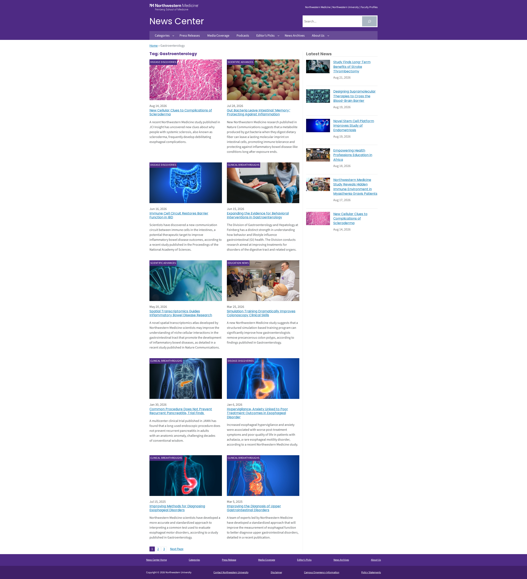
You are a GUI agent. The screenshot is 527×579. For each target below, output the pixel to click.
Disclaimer (276, 572)
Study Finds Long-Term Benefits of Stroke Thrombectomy (352, 67)
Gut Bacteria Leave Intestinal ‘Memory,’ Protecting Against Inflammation (258, 112)
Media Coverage (266, 560)
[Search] (369, 21)
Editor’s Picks (304, 560)
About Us (376, 560)
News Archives (341, 560)
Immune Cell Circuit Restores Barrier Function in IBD (178, 215)
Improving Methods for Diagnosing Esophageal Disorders (177, 508)
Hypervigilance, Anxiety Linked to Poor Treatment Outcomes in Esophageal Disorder (257, 413)
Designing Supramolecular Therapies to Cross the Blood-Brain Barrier (354, 96)
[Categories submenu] (173, 36)
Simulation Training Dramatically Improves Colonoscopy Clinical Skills (261, 313)
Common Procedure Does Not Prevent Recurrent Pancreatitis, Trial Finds (180, 411)
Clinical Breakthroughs (244, 165)
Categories (194, 560)
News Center (176, 21)
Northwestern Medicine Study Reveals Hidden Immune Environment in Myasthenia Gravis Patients (355, 187)
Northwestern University (345, 7)
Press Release (229, 560)
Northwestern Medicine (317, 7)
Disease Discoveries (163, 62)
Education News (238, 263)
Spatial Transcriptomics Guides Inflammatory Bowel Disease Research (180, 313)
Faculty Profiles (369, 7)
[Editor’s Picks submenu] (278, 36)
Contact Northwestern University (230, 572)
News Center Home (156, 560)
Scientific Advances (240, 62)
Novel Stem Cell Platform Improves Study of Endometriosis (353, 126)
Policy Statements (371, 572)
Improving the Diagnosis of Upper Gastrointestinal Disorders (254, 508)
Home (153, 45)
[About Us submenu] (328, 36)
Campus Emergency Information (321, 572)
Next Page (176, 549)
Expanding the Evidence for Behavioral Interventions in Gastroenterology (258, 215)
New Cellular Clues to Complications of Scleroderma (180, 112)
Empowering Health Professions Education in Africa (352, 155)
